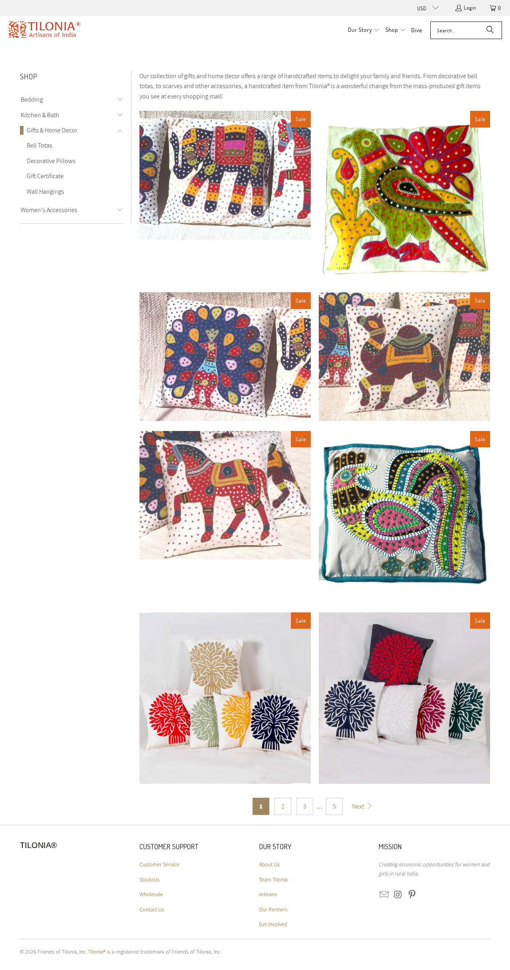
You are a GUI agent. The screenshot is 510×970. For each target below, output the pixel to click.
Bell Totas (39, 145)
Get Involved (273, 924)
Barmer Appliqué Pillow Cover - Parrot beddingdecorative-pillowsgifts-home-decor (404, 196)
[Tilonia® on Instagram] (398, 895)
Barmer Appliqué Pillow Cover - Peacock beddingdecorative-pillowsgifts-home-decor (225, 356)
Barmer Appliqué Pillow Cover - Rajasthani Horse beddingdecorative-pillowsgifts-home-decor (225, 495)
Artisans (268, 894)
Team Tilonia (273, 879)
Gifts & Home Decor (52, 130)
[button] (364, 30)
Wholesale (151, 894)
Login (470, 7)
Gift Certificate (45, 176)
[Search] (490, 30)
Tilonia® (97, 951)
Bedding (32, 99)
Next (358, 806)
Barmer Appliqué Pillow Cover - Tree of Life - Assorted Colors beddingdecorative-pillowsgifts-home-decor (404, 698)
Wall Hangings (45, 191)
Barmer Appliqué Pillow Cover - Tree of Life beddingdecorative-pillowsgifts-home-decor (225, 698)
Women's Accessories (49, 210)
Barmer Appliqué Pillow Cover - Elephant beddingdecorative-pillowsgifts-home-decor (225, 175)
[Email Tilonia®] (384, 895)
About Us (269, 864)
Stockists (149, 879)
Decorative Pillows (51, 161)
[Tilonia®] (45, 30)
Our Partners (273, 909)
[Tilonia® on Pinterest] (412, 895)
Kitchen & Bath (40, 115)
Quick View (225, 205)
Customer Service (159, 864)
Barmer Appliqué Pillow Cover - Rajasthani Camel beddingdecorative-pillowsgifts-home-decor (404, 356)
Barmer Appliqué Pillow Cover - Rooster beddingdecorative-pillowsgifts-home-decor (404, 516)
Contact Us (151, 909)
